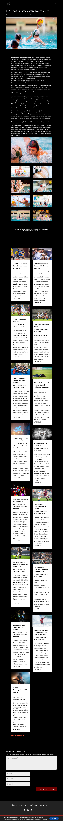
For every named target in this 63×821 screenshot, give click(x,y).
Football (18, 571)
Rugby (18, 326)
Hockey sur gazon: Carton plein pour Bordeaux (19, 380)
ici (39, 230)
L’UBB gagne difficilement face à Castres (40, 506)
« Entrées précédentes (17, 735)
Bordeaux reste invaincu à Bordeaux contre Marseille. (41, 569)
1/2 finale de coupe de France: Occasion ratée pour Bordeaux (41, 385)
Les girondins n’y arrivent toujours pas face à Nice (20, 564)
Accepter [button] (54, 818)
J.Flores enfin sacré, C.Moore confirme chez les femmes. (41, 632)
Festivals (22, 699)
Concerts (19, 445)
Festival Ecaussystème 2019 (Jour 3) (20, 690)
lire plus (16, 298)
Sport (31, 14)
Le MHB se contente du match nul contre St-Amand (20, 266)
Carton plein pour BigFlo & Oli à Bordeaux (19, 627)
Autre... (27, 14)
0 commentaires (38, 14)
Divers (39, 450)
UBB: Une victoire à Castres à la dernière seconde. (41, 266)
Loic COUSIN (12, 14)
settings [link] (45, 819)
